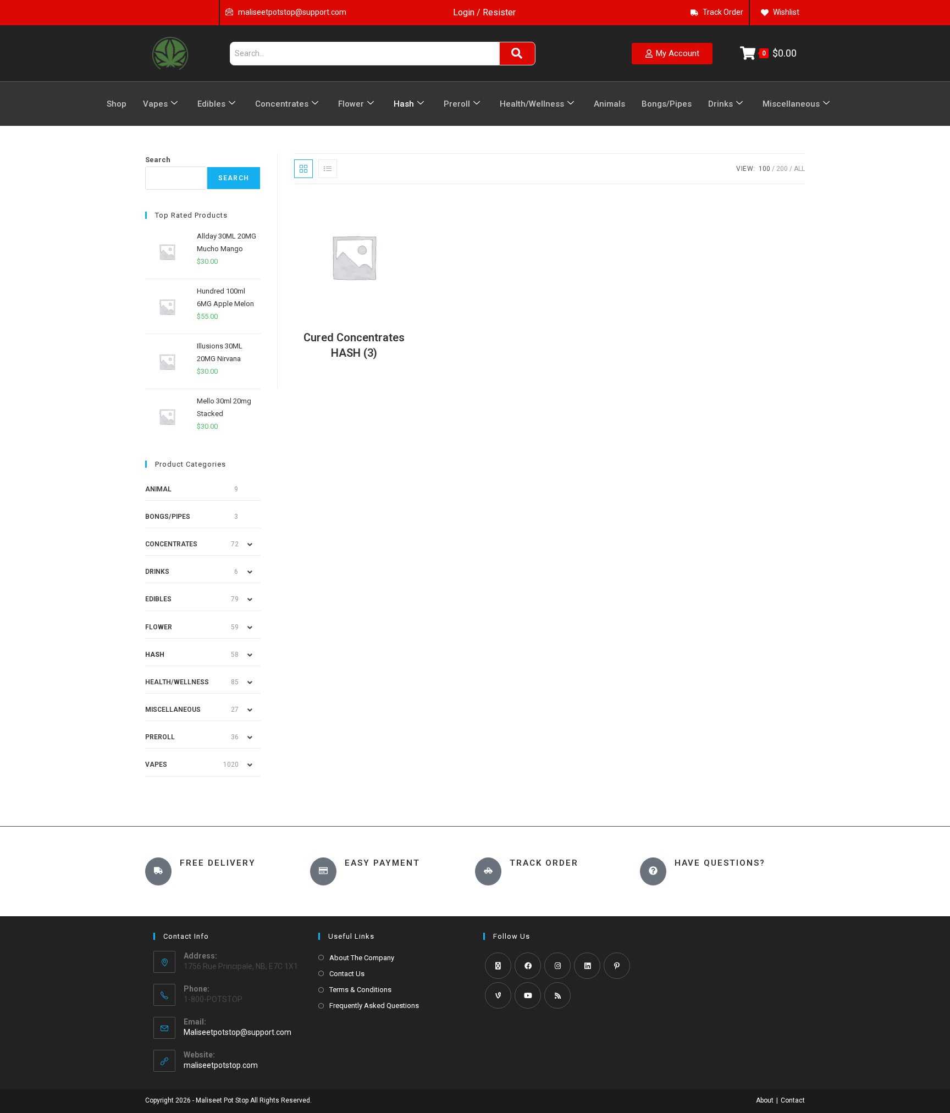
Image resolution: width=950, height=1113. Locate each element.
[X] (498, 966)
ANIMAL (158, 489)
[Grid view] (303, 168)
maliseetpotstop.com (221, 1065)
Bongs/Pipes (667, 104)
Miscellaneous (791, 104)
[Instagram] (557, 966)
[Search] (517, 53)
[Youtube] (528, 995)
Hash (404, 104)
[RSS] (557, 995)
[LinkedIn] (587, 966)
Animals (609, 104)
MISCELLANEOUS (173, 709)
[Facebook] (528, 966)
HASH (154, 654)
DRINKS (157, 571)
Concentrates (281, 104)
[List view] (327, 168)
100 (764, 169)
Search (157, 160)
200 (782, 169)
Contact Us (346, 974)
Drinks (720, 104)
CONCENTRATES (171, 544)
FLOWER (158, 627)
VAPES (156, 764)
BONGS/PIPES (167, 516)
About (765, 1100)
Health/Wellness (532, 104)
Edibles (211, 104)
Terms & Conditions (360, 989)
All (799, 169)
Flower (351, 104)
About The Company (361, 958)
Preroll (457, 104)
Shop (116, 104)
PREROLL (160, 737)
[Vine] (498, 995)
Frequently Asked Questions (374, 1005)
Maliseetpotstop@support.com (237, 1032)
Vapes (155, 104)
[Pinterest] (617, 966)
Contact (793, 1100)
